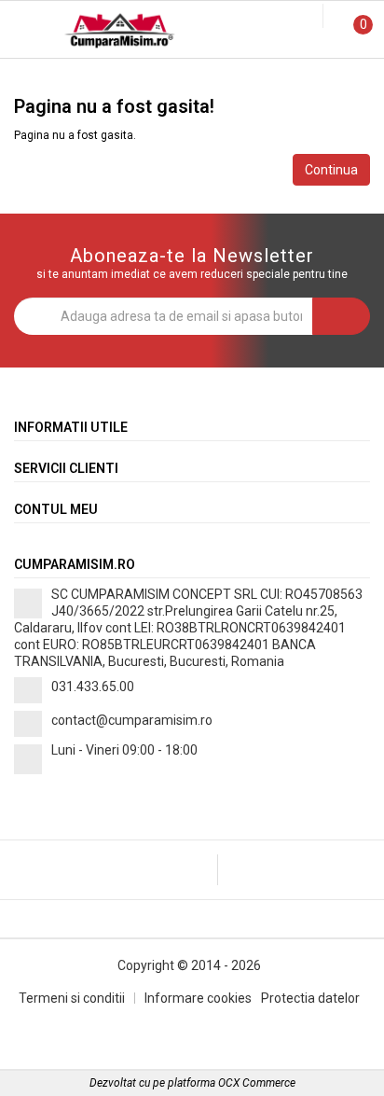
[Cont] (311, 16)
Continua (331, 169)
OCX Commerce (256, 1082)
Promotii (63, 77)
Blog (191, 77)
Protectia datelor (310, 998)
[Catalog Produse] (26, 34)
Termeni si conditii (72, 998)
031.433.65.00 (92, 686)
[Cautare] (295, 16)
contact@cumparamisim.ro (132, 720)
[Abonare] (341, 316)
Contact (320, 77)
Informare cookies (198, 998)
